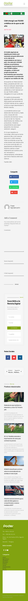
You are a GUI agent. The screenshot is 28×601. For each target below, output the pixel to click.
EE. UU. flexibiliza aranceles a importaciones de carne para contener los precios (12, 439)
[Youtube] (7, 550)
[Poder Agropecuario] (9, 4)
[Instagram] (5, 550)
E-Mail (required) (8, 273)
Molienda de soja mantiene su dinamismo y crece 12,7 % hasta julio (13, 407)
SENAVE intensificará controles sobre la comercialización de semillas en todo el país (13, 471)
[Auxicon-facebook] (3, 550)
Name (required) (8, 261)
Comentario (7, 230)
